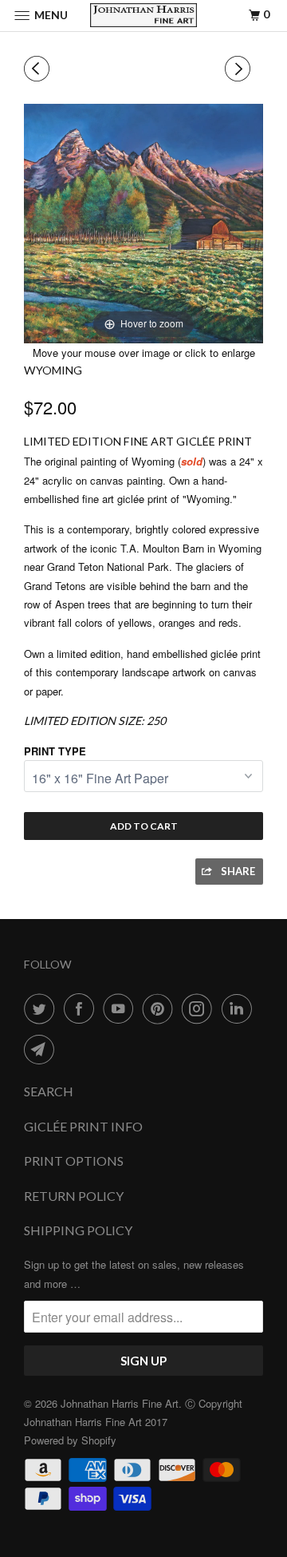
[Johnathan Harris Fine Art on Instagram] (200, 1008)
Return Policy (74, 1195)
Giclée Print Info (83, 1126)
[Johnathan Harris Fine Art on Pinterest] (161, 1008)
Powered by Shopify (70, 1440)
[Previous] (39, 68)
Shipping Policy (78, 1230)
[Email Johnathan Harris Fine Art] (42, 1049)
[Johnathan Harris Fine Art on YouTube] (121, 1008)
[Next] (240, 68)
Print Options (74, 1160)
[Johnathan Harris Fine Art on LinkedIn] (240, 1008)
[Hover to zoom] (143, 221)
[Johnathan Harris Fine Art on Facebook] (82, 1008)
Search (48, 1091)
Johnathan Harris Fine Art (120, 1403)
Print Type (55, 751)
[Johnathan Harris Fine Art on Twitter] (42, 1008)
